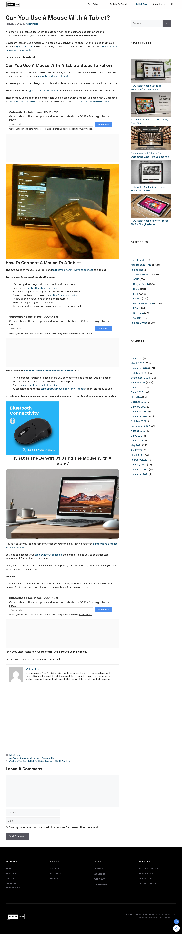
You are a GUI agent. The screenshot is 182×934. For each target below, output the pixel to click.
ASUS (136, 279)
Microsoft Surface (143, 303)
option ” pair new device (63, 295)
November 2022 (140, 416)
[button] (172, 4)
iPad (135, 293)
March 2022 (137, 455)
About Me (157, 4)
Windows (100, 879)
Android (99, 874)
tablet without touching (48, 554)
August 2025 (138, 382)
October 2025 (138, 373)
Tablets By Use (139, 322)
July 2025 (136, 387)
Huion (136, 289)
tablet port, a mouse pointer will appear (63, 388)
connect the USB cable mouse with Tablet (49, 370)
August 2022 (138, 430)
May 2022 (136, 445)
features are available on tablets (93, 101)
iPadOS (98, 869)
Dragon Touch (141, 284)
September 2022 (140, 426)
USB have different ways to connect (72, 269)
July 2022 (136, 435)
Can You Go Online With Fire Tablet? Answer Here (32, 758)
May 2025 (136, 397)
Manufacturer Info (141, 264)
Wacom (137, 317)
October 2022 (138, 421)
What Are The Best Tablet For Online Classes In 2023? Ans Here (39, 761)
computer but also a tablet (52, 76)
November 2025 (140, 368)
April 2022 (136, 450)
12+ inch (54, 878)
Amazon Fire (13, 888)
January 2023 (139, 406)
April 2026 (136, 358)
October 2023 (138, 401)
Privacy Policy (147, 883)
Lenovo (137, 298)
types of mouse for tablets (43, 90)
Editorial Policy (148, 869)
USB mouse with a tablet (22, 101)
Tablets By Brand (118, 4)
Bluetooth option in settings (42, 288)
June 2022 (137, 440)
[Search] (167, 23)
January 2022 (139, 464)
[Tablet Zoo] (13, 4)
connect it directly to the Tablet (40, 385)
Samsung (138, 313)
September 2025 (140, 377)
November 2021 (139, 474)
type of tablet (24, 46)
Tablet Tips (141, 4)
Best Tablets (94, 4)
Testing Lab (146, 873)
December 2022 (140, 411)
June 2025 (137, 392)
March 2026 (137, 363)
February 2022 (139, 459)
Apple (9, 869)
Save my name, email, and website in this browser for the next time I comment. (54, 827)
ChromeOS (100, 884)
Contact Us (145, 878)
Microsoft (12, 883)
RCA (135, 308)
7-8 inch (55, 869)
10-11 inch (55, 873)
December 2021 (139, 469)
